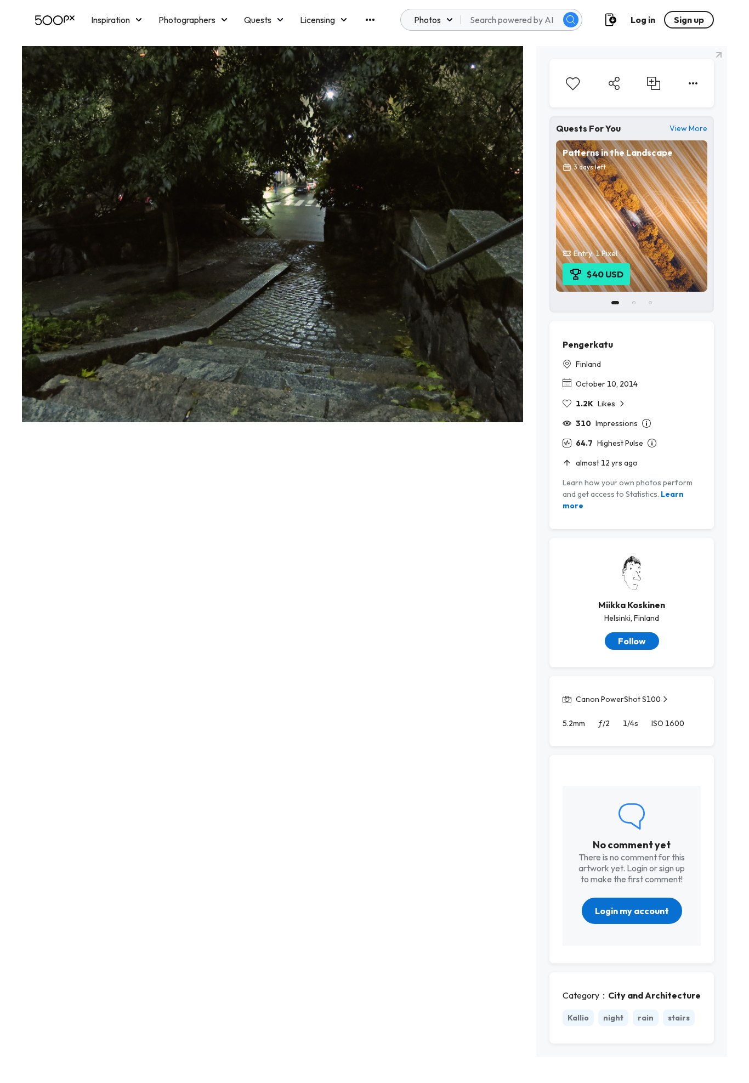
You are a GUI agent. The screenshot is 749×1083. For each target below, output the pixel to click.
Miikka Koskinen (631, 604)
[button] (571, 20)
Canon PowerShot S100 (618, 699)
